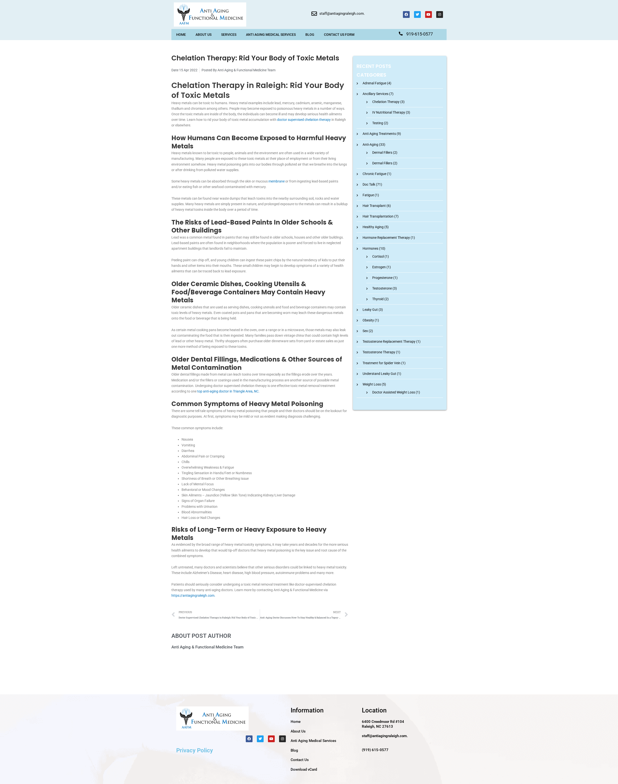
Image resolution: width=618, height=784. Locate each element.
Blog (309, 34)
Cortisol (378, 256)
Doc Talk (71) (372, 184)
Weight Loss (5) (374, 384)
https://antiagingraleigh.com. (193, 595)
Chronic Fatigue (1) (377, 174)
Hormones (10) (374, 248)
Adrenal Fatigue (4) (377, 83)
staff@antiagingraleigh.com (341, 13)
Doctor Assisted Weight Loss (393, 392)
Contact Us (300, 760)
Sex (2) (368, 331)
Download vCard (304, 769)
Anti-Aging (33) (374, 144)
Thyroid (378, 299)
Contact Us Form (339, 34)
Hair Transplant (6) (377, 206)
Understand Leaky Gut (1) (382, 374)
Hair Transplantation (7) (381, 216)
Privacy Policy (194, 750)
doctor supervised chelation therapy (304, 120)
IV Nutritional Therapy (388, 112)
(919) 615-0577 (375, 750)
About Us (298, 731)
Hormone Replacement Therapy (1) (389, 238)
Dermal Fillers (382, 152)
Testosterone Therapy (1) (381, 352)
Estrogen (379, 267)
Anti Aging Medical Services (271, 34)
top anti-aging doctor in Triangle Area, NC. (228, 391)
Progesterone (382, 278)
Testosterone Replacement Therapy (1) (392, 341)
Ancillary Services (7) (378, 94)
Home (181, 34)
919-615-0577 (419, 33)
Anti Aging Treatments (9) (382, 134)
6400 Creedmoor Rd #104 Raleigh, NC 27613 (383, 724)
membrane (276, 181)
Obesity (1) (371, 320)
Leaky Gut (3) (373, 310)
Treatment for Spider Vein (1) (384, 363)
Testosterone (382, 288)
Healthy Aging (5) (376, 227)
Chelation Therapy (386, 102)
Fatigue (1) (371, 195)
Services (228, 34)
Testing (377, 123)
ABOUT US (203, 34)
